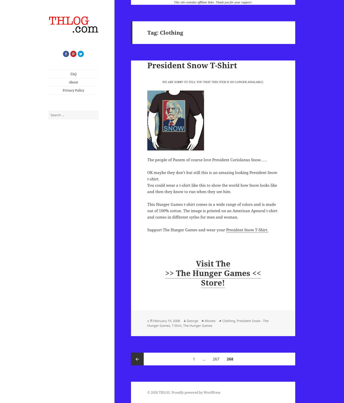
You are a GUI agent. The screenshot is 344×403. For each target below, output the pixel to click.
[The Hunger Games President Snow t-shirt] (213, 120)
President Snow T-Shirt (192, 65)
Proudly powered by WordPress (196, 392)
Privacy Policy (73, 90)
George (192, 321)
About (73, 82)
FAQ (73, 74)
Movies (210, 321)
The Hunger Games (197, 325)
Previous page (137, 359)
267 (217, 359)
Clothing (228, 321)
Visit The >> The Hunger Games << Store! (213, 273)
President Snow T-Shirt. (247, 229)
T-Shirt (177, 325)
